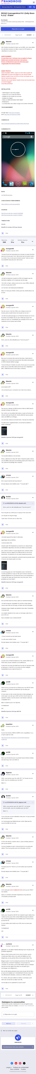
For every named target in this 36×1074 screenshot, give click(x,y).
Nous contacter (14, 1069)
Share (9, 1023)
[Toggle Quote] (4, 503)
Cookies (23, 1069)
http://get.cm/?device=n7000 (12, 114)
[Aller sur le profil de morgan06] (3, 250)
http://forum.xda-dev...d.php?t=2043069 (12, 213)
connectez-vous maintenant (26, 1005)
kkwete (5, 20)
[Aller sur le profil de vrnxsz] (3, 476)
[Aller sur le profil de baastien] (3, 725)
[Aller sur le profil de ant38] (3, 683)
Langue (8, 1067)
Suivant (29, 35)
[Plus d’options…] (33, 43)
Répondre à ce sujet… (11, 1014)
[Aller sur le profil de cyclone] (3, 945)
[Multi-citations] (2, 233)
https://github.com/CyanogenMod (10, 204)
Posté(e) (12, 43)
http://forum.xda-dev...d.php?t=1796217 (11, 215)
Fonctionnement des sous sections (13, 1047)
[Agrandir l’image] (18, 159)
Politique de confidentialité (21, 1067)
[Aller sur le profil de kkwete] (3, 43)
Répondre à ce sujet (18, 29)
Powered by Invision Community (18, 1071)
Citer (7, 233)
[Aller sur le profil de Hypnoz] (3, 773)
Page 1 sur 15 (18, 35)
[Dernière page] (34, 35)
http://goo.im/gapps (14, 112)
